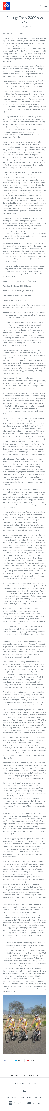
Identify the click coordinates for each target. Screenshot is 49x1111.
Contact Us (25, 1083)
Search (14, 1083)
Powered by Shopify (34, 1097)
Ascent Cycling (18, 1097)
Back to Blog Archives (26, 1075)
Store (35, 1083)
